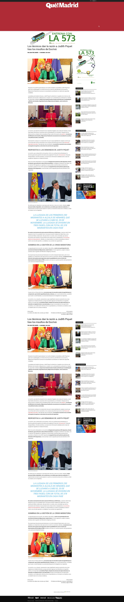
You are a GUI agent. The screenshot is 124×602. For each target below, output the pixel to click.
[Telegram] (94, 1)
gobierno (64, 134)
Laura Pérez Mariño (33, 52)
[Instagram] (92, 1)
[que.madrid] (62, 5)
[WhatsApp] (37, 55)
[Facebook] (90, 1)
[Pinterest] (34, 55)
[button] (98, 26)
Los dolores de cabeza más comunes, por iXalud (38, 312)
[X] (95, 1)
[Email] (46, 55)
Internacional (62, 154)
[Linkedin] (43, 55)
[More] (49, 55)
